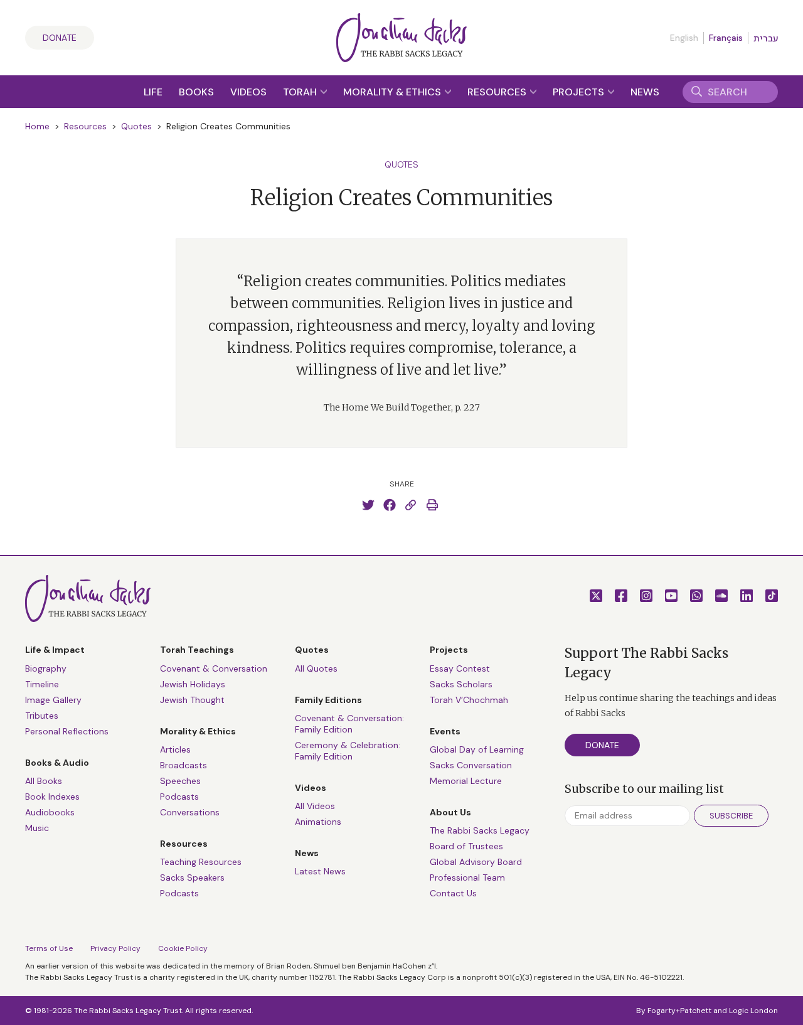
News (644, 92)
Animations (318, 821)
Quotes (136, 126)
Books (196, 92)
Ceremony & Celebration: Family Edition (347, 750)
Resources (498, 92)
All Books (43, 780)
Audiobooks (50, 812)
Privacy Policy (115, 948)
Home (37, 126)
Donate (60, 37)
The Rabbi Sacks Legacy (479, 830)
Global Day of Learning (477, 749)
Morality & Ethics (393, 92)
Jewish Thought (192, 700)
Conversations (190, 812)
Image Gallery (53, 700)
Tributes (41, 715)
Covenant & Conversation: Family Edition (349, 723)
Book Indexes (52, 796)
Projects (580, 92)
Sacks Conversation (471, 765)
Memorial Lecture (466, 780)
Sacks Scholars (461, 684)
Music (37, 828)
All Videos (315, 806)
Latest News (320, 871)
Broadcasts (183, 765)
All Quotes (316, 668)
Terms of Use (49, 948)
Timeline (42, 684)
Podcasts (179, 796)
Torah (301, 92)
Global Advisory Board (476, 861)
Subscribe (731, 815)
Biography (45, 668)
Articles (175, 749)
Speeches (180, 780)
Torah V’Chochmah (469, 700)
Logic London (753, 1011)
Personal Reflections (67, 731)
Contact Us (453, 893)
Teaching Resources (201, 861)
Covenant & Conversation (213, 668)
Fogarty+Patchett (679, 1011)
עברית (765, 38)
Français (726, 37)
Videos (248, 92)
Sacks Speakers (192, 877)
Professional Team (467, 877)
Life (153, 92)
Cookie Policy (183, 948)
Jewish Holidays (192, 684)
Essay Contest (460, 668)
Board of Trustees (466, 846)
